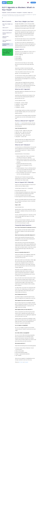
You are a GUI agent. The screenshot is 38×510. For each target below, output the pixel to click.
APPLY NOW (33, 2)
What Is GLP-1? (5, 27)
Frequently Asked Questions (6, 45)
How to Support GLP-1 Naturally (7, 41)
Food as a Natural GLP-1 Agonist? (7, 33)
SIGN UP (4, 54)
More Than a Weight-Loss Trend (7, 24)
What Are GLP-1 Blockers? (6, 37)
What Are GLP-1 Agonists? (7, 30)
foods (20, 123)
